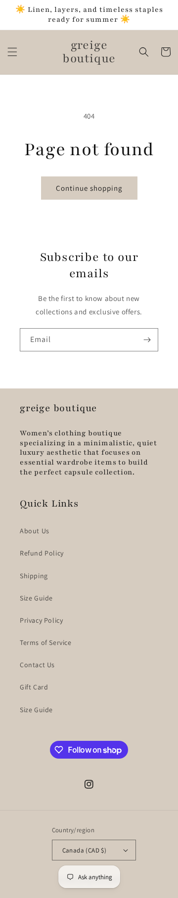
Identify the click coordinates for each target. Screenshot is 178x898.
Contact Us (37, 664)
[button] (12, 52)
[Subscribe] (147, 339)
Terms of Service (46, 642)
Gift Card (34, 687)
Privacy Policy (41, 620)
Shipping (34, 575)
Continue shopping (89, 188)
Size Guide (36, 598)
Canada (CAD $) (84, 850)
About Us (34, 530)
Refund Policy (42, 553)
